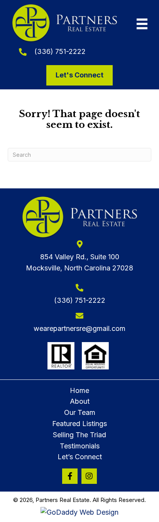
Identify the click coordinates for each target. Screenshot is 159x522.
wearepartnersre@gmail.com (79, 328)
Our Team (79, 412)
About (80, 401)
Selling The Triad (79, 435)
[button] (70, 476)
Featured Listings (79, 424)
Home (79, 390)
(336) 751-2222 (60, 51)
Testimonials (80, 446)
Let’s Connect (80, 457)
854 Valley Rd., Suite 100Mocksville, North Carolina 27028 (79, 262)
